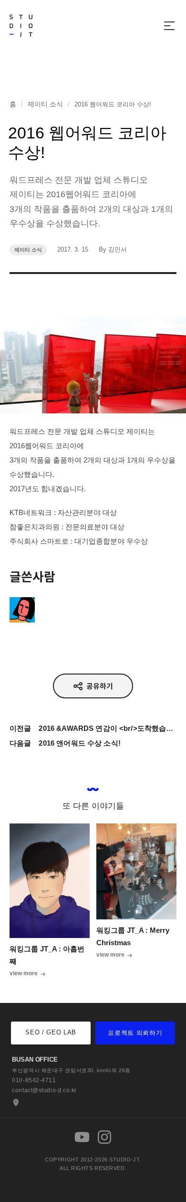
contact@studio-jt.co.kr (44, 1090)
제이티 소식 (45, 104)
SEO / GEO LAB (50, 1032)
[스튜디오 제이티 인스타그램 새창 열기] (104, 1137)
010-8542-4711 (34, 1080)
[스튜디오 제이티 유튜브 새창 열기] (82, 1137)
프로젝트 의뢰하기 (135, 1032)
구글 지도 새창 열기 (15, 1103)
